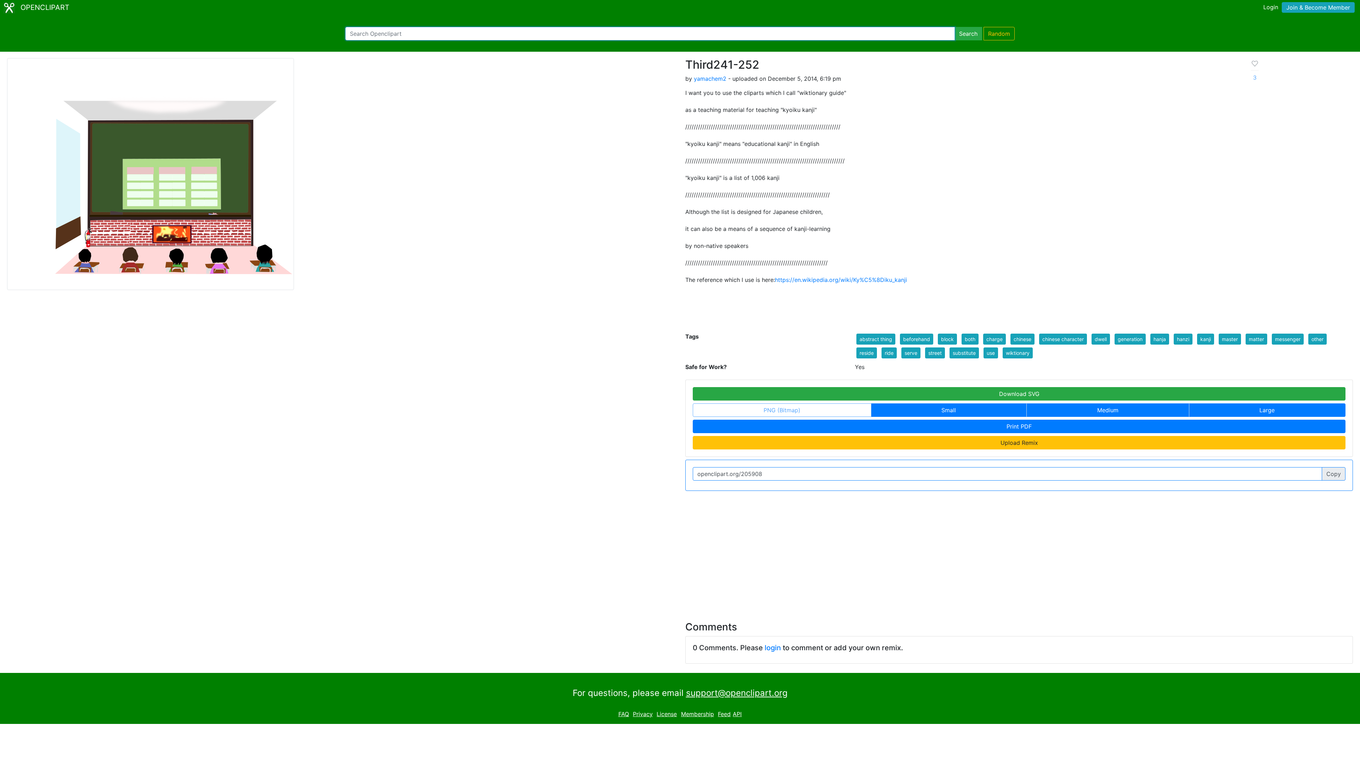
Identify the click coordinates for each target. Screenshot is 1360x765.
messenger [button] (1287, 339)
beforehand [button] (916, 339)
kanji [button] (1205, 339)
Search (968, 33)
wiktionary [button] (1018, 353)
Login (1270, 7)
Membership (697, 714)
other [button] (1317, 339)
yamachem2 (710, 78)
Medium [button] (1107, 410)
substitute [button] (964, 353)
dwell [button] (1101, 339)
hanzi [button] (1183, 339)
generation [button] (1130, 339)
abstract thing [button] (876, 339)
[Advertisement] (680, 551)
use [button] (991, 353)
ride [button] (889, 353)
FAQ (623, 714)
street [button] (935, 353)
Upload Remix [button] (1019, 442)
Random (999, 33)
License (667, 714)
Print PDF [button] (1019, 426)
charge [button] (994, 339)
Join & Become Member (1318, 7)
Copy (1333, 473)
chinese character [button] (1063, 339)
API (737, 714)
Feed (724, 714)
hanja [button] (1160, 339)
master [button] (1230, 339)
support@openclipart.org (737, 693)
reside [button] (867, 353)
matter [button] (1256, 339)
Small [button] (948, 410)
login (773, 648)
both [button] (970, 339)
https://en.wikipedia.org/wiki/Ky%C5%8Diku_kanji (841, 279)
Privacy (643, 714)
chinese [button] (1022, 339)
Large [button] (1267, 410)
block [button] (947, 339)
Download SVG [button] (1019, 393)
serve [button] (911, 353)
